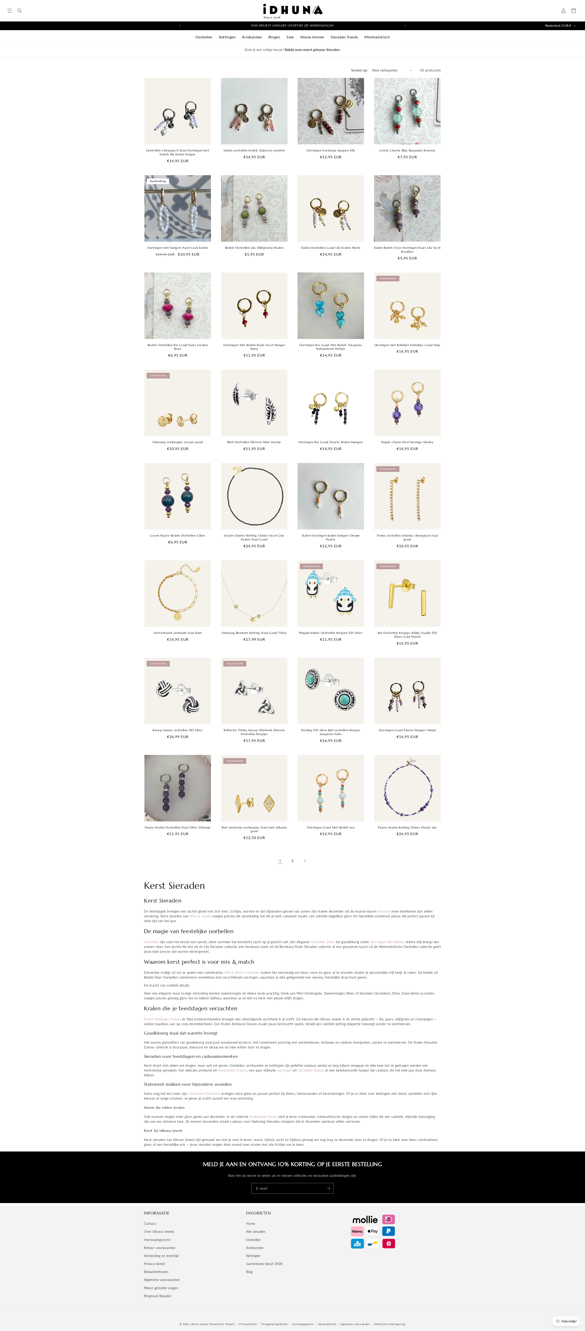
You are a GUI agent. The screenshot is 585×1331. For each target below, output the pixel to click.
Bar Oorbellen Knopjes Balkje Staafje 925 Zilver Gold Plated (407, 635)
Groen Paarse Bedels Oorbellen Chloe (177, 535)
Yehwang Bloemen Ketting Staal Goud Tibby (254, 633)
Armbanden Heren (263, 1117)
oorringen (284, 1070)
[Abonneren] (328, 1188)
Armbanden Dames (232, 1070)
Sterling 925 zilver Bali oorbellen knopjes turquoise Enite (330, 732)
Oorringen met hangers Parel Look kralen (177, 248)
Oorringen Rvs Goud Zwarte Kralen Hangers (330, 442)
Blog (249, 1272)
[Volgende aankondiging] (405, 25)
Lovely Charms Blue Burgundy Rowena (407, 150)
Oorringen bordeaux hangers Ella (330, 150)
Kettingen (227, 37)
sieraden (384, 911)
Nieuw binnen (312, 37)
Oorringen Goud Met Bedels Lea (330, 827)
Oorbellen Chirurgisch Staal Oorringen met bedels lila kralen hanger (177, 152)
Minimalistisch (377, 37)
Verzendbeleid (327, 1324)
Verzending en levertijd (161, 1256)
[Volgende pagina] (305, 861)
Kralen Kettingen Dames (162, 1019)
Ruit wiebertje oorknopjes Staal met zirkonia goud (254, 829)
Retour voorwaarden (160, 1248)
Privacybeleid (247, 1324)
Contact (150, 1223)
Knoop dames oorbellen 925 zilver (177, 730)
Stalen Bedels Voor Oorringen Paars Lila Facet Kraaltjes (407, 250)
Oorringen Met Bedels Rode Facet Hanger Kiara (254, 347)
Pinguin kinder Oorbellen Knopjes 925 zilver (331, 633)
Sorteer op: (359, 70)
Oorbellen (204, 37)
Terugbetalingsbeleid (274, 1324)
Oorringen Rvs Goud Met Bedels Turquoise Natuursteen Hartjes (330, 347)
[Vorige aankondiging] (180, 25)
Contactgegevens (303, 1324)
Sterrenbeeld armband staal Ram (178, 633)
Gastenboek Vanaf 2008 (264, 1264)
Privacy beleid (154, 1264)
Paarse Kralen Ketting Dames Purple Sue (407, 827)
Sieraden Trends (344, 37)
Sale (290, 37)
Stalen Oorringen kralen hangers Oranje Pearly (331, 537)
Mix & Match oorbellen (242, 972)
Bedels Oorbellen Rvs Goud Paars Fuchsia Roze (178, 347)
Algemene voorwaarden (162, 1280)
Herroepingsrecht (157, 1240)
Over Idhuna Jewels (159, 1231)
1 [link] (280, 860)
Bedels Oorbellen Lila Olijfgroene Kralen (254, 248)
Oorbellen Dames (311, 1070)
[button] (10, 11)
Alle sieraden (256, 1231)
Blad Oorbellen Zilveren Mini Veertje (254, 442)
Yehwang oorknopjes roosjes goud (177, 442)
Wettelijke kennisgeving (389, 1324)
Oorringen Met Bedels (387, 942)
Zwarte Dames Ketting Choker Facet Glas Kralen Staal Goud (254, 537)
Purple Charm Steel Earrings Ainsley (407, 442)
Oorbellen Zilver (323, 942)
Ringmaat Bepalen (158, 1296)
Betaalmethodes (156, 1272)
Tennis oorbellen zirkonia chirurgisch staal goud (407, 537)
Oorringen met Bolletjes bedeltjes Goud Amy (407, 345)
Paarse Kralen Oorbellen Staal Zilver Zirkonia (177, 827)
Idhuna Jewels (200, 916)
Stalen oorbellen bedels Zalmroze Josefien (254, 150)
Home (250, 1223)
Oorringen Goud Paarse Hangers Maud (407, 730)
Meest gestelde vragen (161, 1288)
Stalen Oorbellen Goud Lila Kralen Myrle (330, 248)
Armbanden (252, 37)
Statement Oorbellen (205, 1093)
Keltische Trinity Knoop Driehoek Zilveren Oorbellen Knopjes (254, 732)
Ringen (274, 37)
